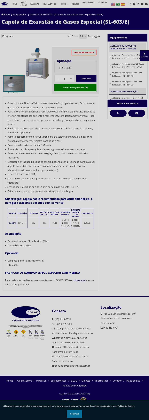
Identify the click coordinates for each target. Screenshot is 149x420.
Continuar (74, 414)
